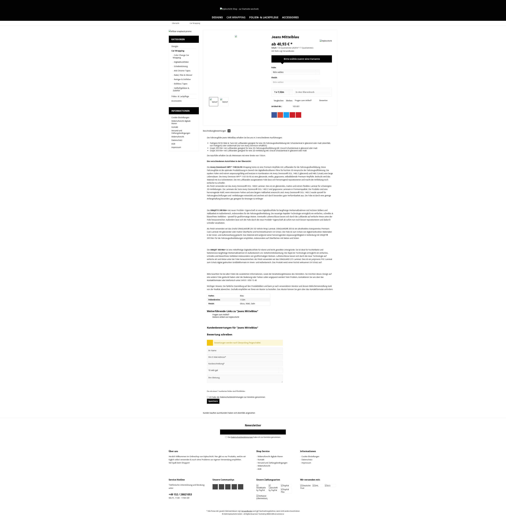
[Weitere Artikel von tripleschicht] (326, 41)
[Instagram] (234, 486)
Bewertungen (222, 131)
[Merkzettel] (329, 2)
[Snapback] (184, 31)
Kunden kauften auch (212, 413)
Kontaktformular (214, 280)
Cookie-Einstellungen (180, 117)
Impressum (176, 147)
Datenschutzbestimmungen (232, 397)
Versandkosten (246, 511)
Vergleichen (278, 100)
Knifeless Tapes (180, 83)
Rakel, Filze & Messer (182, 75)
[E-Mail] (298, 115)
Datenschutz (176, 140)
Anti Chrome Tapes (181, 70)
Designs (174, 46)
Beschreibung (209, 131)
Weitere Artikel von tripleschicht (225, 317)
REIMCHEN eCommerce (275, 514)
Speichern (213, 401)
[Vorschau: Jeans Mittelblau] (213, 101)
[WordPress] (240, 486)
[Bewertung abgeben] (294, 40)
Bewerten (323, 100)
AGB (173, 143)
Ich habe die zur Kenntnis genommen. (237, 397)
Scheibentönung (180, 66)
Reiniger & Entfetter (182, 79)
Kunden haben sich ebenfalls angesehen (238, 413)
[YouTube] (221, 486)
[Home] (208, 17)
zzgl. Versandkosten (286, 51)
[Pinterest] (292, 115)
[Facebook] (274, 115)
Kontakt (174, 127)
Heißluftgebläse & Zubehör (181, 89)
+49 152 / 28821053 (180, 494)
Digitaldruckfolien (181, 62)
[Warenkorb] (334, 2)
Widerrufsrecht (177, 136)
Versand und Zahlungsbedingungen (180, 131)
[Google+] (280, 115)
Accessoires (176, 101)
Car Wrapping (177, 51)
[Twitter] (286, 115)
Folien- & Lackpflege (180, 96)
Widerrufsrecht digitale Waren (181, 122)
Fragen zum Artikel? (303, 100)
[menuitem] (334, 2)
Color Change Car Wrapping (181, 56)
